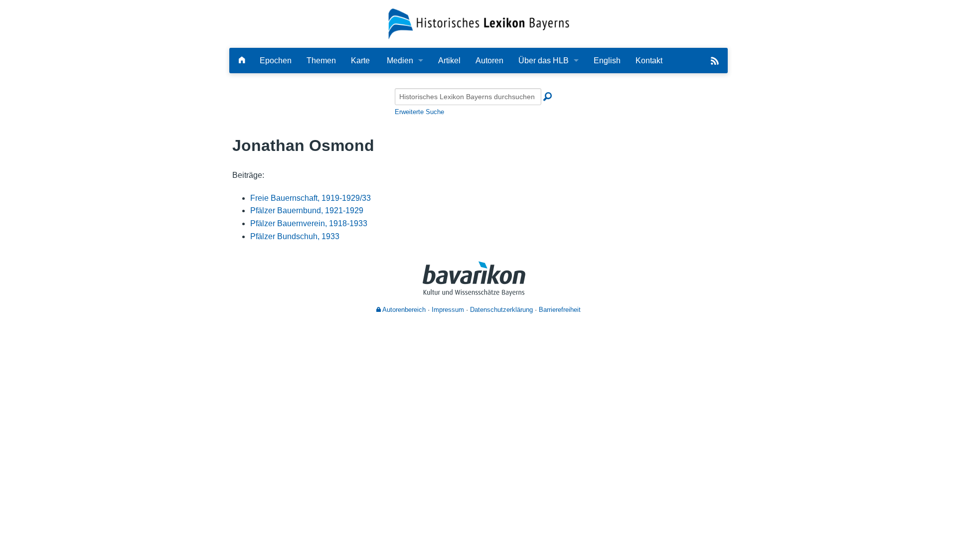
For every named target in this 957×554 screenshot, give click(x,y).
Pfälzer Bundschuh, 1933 (294, 236)
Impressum (448, 309)
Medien (400, 60)
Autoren (489, 60)
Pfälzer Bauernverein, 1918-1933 (308, 223)
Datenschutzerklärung (501, 309)
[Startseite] (479, 23)
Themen (321, 60)
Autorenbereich (403, 309)
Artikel (449, 60)
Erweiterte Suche (419, 112)
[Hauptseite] (241, 60)
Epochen (276, 60)
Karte (360, 60)
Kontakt (649, 60)
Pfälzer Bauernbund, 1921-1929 (306, 210)
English (607, 60)
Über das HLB (543, 60)
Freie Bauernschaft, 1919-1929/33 (310, 198)
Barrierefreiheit (560, 309)
